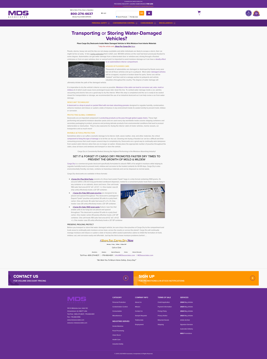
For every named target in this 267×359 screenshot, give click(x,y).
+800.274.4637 (78, 314)
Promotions (186, 333)
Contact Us (139, 311)
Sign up (146, 276)
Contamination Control (124, 23)
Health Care (116, 339)
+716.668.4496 (75, 317)
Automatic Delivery (186, 329)
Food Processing (118, 331)
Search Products (122, 17)
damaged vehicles (158, 72)
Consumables (147, 23)
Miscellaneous (166, 23)
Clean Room (116, 335)
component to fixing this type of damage (83, 138)
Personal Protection (119, 302)
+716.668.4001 (89, 314)
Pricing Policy (162, 311)
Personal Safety (99, 23)
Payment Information (165, 307)
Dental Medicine (117, 326)
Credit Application (164, 302)
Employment (139, 324)
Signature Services (186, 324)
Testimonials (139, 320)
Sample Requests (141, 315)
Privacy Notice (162, 315)
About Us (138, 302)
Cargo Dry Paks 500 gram (84, 193)
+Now (124, 46)
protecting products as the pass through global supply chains (124, 118)
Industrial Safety (117, 344)
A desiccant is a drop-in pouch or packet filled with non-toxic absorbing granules (98, 105)
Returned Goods (163, 320)
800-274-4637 (82, 13)
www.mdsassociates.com (75, 320)
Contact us (25, 276)
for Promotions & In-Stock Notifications (161, 280)
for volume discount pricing (29, 280)
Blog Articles (186, 302)
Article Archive (185, 320)
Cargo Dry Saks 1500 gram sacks (87, 207)
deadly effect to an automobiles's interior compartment (136, 60)
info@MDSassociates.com (125, 255)
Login (104, 13)
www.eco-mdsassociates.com (77, 323)
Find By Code (134, 17)
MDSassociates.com (145, 255)
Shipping (161, 324)
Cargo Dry (71, 163)
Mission (137, 307)
